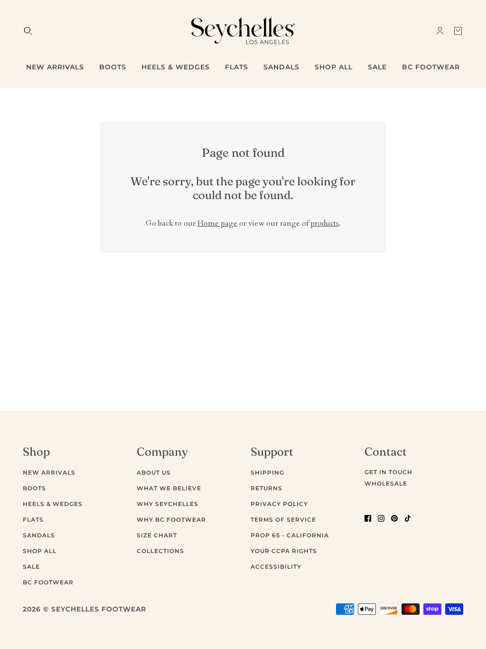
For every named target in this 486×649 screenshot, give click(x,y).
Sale (31, 566)
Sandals (39, 535)
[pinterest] (394, 517)
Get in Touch (388, 472)
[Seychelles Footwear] (243, 30)
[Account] (440, 31)
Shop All (39, 550)
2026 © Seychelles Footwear (84, 609)
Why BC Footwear (171, 519)
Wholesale (385, 483)
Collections (160, 550)
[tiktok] (408, 517)
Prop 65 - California (290, 535)
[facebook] (368, 517)
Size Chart (157, 535)
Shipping (267, 472)
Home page (217, 223)
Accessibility (276, 566)
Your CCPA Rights (284, 550)
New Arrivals (49, 472)
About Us (154, 472)
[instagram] (381, 517)
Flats (33, 519)
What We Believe (169, 488)
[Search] (28, 31)
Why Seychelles (167, 503)
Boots (34, 488)
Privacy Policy (279, 503)
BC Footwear (48, 582)
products (324, 223)
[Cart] (458, 31)
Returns (266, 488)
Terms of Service (283, 519)
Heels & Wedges (53, 503)
